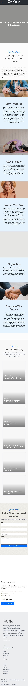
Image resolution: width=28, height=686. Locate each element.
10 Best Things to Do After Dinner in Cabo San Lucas (12, 400)
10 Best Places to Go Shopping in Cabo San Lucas (13, 446)
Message (2, 536)
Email (2, 527)
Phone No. (3, 531)
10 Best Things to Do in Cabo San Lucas (13, 492)
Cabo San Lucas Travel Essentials (11, 423)
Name (2, 522)
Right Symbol (4, 681)
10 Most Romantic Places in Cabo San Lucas (12, 469)
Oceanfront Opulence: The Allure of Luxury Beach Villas (13, 377)
